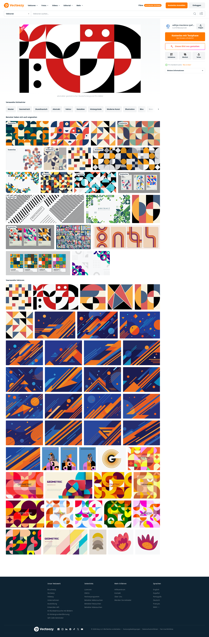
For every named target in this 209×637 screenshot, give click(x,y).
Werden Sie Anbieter (122, 600)
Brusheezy (51, 589)
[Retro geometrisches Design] (30, 237)
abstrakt (56, 109)
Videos (55, 5)
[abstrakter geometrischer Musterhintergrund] (103, 133)
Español (156, 593)
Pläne (140, 5)
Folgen (200, 28)
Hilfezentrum (119, 589)
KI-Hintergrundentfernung (58, 614)
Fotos (43, 5)
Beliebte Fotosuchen (92, 604)
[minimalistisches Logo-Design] (112, 458)
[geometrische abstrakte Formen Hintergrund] (108, 209)
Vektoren (32, 5)
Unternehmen (53, 600)
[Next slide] (156, 109)
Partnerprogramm (91, 596)
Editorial (67, 5)
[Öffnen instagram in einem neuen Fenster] (62, 629)
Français (156, 604)
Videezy (50, 596)
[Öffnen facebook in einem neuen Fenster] (59, 629)
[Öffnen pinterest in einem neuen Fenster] (70, 629)
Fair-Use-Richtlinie (166, 629)
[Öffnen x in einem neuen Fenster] (78, 629)
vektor (68, 109)
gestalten (81, 109)
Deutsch (156, 600)
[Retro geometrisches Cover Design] (139, 182)
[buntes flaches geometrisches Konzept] (22, 182)
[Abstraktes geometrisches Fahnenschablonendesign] (45, 209)
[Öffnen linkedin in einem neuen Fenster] (66, 629)
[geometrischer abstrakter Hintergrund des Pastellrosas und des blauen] (95, 182)
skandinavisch (41, 109)
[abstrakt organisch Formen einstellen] (120, 541)
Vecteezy (51, 593)
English (156, 589)
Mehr (78, 5)
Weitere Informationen (175, 70)
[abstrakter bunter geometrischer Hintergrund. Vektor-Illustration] (68, 485)
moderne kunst (113, 109)
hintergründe (96, 109)
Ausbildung (52, 604)
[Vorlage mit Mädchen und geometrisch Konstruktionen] (50, 458)
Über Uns (118, 596)
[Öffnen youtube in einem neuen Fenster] (82, 629)
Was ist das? (187, 65)
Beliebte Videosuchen (93, 607)
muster (11, 109)
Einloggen (197, 5)
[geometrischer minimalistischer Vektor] (126, 158)
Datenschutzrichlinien (150, 629)
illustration (130, 109)
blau (142, 109)
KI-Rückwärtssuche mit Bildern (60, 611)
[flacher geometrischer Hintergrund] (70, 133)
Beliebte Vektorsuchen (93, 600)
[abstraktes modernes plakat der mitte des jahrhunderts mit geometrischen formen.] (97, 541)
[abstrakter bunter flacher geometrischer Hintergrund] (91, 263)
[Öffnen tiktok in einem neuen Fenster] (74, 629)
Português (157, 596)
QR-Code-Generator (55, 618)
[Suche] (194, 13)
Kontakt (117, 593)
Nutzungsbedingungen (131, 629)
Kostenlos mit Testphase (185, 36)
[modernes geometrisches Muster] (73, 237)
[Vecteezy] (14, 5)
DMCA (86, 593)
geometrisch (24, 109)
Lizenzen (88, 589)
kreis (151, 109)
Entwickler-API (53, 607)
